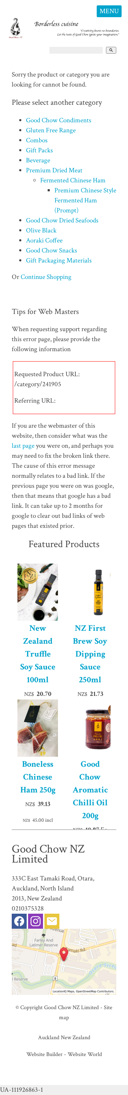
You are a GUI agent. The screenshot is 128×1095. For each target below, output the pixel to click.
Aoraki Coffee (44, 240)
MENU (109, 11)
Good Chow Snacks (51, 250)
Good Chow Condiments (58, 120)
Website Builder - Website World (64, 1054)
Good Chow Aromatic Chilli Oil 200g (90, 789)
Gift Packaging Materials (59, 260)
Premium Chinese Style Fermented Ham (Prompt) (85, 200)
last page (23, 445)
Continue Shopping (46, 276)
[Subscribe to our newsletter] (51, 922)
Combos (37, 140)
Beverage (38, 160)
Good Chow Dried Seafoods (62, 220)
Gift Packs (39, 150)
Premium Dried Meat (54, 170)
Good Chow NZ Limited (71, 1007)
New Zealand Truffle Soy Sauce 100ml (37, 654)
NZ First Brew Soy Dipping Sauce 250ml (90, 654)
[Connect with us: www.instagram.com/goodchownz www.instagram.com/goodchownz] (35, 922)
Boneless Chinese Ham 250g (37, 776)
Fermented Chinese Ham (73, 180)
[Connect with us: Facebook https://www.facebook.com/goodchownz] (19, 922)
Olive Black (41, 230)
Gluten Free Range (51, 130)
